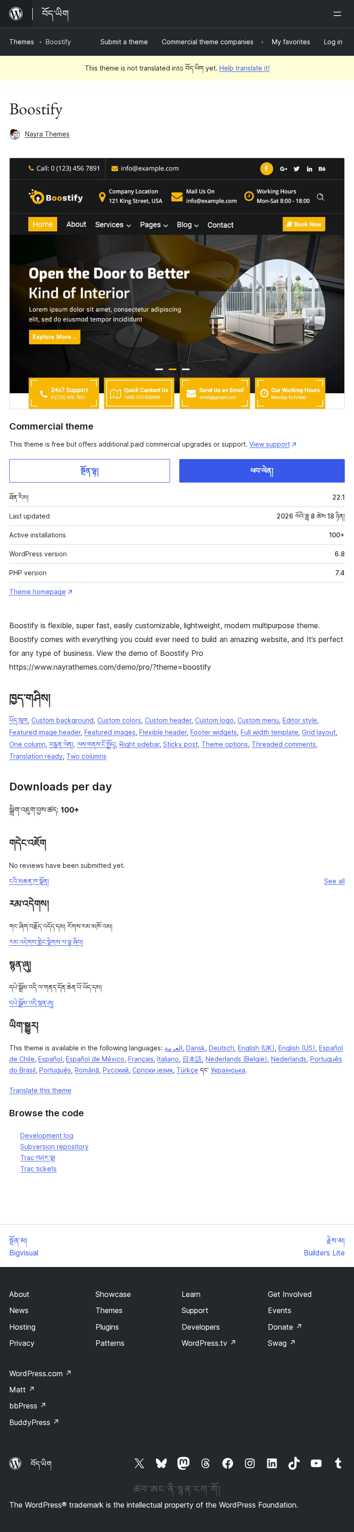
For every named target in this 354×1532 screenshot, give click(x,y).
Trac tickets (38, 1169)
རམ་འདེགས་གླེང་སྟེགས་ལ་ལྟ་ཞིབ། (46, 942)
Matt (22, 1389)
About (19, 1294)
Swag (282, 1343)
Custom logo (214, 720)
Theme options (224, 744)
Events (279, 1310)
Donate (285, 1327)
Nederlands (289, 1059)
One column (27, 744)
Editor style (300, 720)
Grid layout (319, 732)
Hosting (22, 1327)
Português (55, 1070)
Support (195, 1310)
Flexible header (163, 732)
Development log (46, 1135)
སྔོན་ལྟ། (90, 470)
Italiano (168, 1059)
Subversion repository (54, 1146)
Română (87, 1070)
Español (50, 1059)
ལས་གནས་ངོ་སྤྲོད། (96, 744)
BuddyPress (34, 1422)
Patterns (109, 1343)
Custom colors (119, 720)
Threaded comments (284, 744)
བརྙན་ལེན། (61, 744)
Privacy (22, 1343)
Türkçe (187, 1070)
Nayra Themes (47, 134)
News (19, 1310)
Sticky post (180, 744)
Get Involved (290, 1294)
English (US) (296, 1048)
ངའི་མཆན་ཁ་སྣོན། (29, 881)
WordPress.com (40, 1373)
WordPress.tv (209, 1343)
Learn (191, 1294)
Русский (116, 1070)
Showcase (113, 1294)
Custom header (168, 720)
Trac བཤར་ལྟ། (37, 1157)
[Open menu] (339, 14)
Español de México (95, 1059)
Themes (21, 42)
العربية (174, 1048)
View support (269, 444)
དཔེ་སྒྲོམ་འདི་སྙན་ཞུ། (31, 1003)
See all (334, 881)
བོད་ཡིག (41, 1463)
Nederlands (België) (236, 1059)
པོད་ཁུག (18, 720)
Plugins (107, 1327)
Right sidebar (139, 744)
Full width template (269, 732)
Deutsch (221, 1048)
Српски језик (152, 1070)
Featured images (110, 732)
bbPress (28, 1405)
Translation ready (36, 756)
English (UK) (256, 1048)
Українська (228, 1070)
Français (140, 1059)
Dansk (195, 1048)
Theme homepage (37, 591)
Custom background (62, 720)
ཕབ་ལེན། (262, 470)
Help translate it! (244, 68)
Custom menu (258, 720)
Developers (201, 1327)
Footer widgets (213, 732)
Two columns (86, 756)
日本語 (192, 1059)
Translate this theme (40, 1090)
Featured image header (45, 732)
